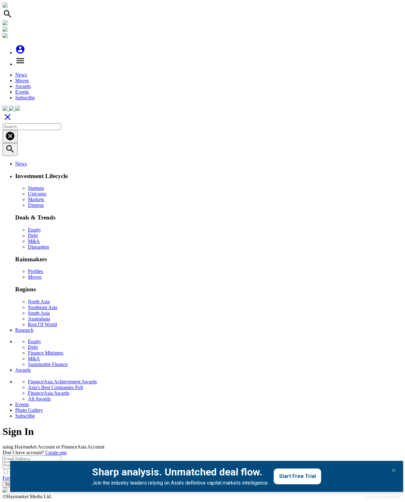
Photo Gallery (29, 410)
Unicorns (37, 193)
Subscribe (25, 97)
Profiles (35, 271)
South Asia (39, 313)
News (21, 74)
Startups (36, 188)
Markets (36, 199)
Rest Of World (42, 324)
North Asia (39, 301)
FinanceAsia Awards (48, 393)
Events (22, 92)
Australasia (39, 318)
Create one (56, 452)
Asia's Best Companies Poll (55, 387)
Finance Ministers (45, 353)
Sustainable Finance (48, 364)
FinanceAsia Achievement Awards (62, 381)
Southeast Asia (42, 307)
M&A (34, 241)
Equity (34, 229)
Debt (33, 235)
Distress (36, 205)
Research (24, 330)
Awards (23, 86)
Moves (22, 80)
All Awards (39, 398)
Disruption (38, 247)
